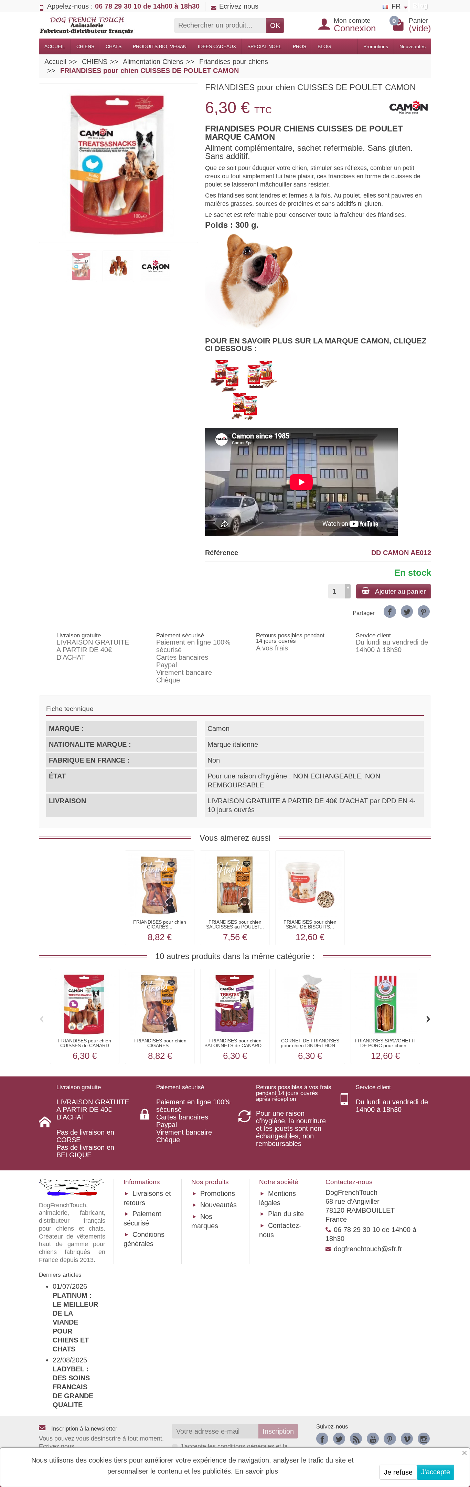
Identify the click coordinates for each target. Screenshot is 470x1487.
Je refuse (398, 1472)
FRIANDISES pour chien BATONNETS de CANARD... (235, 1043)
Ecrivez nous (238, 6)
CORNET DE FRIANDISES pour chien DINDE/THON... (310, 1043)
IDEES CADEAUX (217, 46)
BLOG (324, 46)
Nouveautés (412, 46)
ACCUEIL (54, 46)
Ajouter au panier (400, 591)
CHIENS (85, 46)
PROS (299, 46)
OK (275, 25)
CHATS (113, 46)
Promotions (375, 46)
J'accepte (435, 1472)
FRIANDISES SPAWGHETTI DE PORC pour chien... (385, 1043)
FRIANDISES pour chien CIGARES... (159, 924)
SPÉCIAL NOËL (264, 46)
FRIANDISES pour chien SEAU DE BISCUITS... (310, 924)
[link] (390, 611)
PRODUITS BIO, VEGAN (159, 46)
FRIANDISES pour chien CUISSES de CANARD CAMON (84, 1045)
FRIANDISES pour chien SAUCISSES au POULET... (235, 924)
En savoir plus (256, 1471)
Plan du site (286, 1214)
